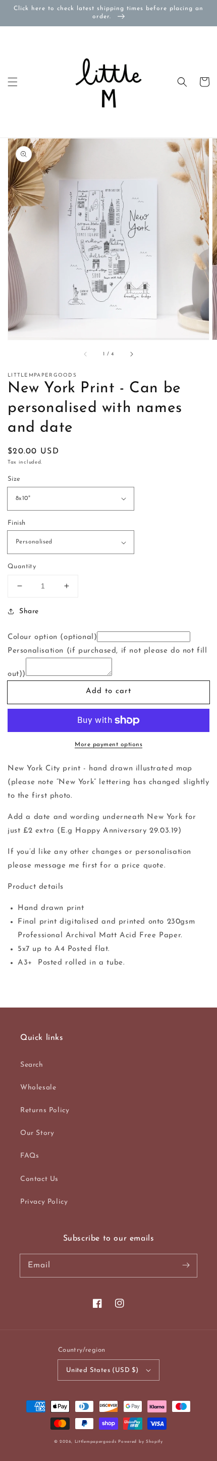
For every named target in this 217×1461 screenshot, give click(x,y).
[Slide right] (131, 354)
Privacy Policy (44, 1202)
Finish (16, 523)
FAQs (29, 1156)
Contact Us (39, 1179)
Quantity (22, 566)
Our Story (37, 1133)
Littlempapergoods (96, 1442)
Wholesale (38, 1087)
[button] (13, 82)
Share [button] (29, 611)
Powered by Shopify (140, 1442)
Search (31, 1065)
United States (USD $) (102, 1370)
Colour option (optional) (52, 637)
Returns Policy (44, 1110)
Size (14, 479)
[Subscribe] (186, 1265)
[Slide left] (86, 354)
